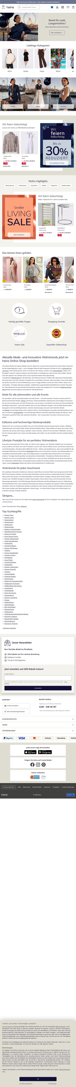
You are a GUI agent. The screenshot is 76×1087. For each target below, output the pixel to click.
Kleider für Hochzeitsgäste (13, 581)
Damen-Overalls (10, 569)
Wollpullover (8, 612)
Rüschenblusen (9, 621)
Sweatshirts (8, 588)
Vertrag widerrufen (8, 787)
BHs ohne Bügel (9, 607)
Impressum (47, 787)
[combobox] (32, 7)
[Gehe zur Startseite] (10, 7)
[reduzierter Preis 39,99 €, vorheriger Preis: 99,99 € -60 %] (65, 214)
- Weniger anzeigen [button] (9, 628)
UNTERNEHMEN (8, 731)
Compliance (56, 787)
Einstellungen (52, 1084)
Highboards (8, 525)
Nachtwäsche (9, 609)
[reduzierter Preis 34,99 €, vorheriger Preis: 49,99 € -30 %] (29, 142)
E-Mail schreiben (11, 706)
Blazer (7, 410)
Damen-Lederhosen (11, 567)
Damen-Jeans (9, 517)
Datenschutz (26, 787)
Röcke (23, 401)
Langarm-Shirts (9, 555)
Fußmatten (22, 185)
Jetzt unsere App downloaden (38, 748)
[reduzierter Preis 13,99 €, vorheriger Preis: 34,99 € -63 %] (46, 214)
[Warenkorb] (73, 7)
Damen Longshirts (10, 598)
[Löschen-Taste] (38, 7)
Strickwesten (8, 522)
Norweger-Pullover (11, 624)
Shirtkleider (8, 558)
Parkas (6, 600)
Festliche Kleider (10, 576)
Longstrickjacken (10, 562)
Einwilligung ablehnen (26, 1084)
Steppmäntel (8, 520)
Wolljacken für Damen (12, 583)
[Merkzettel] (68, 7)
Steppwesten (9, 527)
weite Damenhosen (11, 541)
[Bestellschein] (62, 7)
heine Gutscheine (38, 499)
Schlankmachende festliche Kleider (16, 614)
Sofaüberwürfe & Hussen (13, 532)
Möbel (44, 185)
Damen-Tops (8, 515)
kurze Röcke (8, 560)
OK (38, 1079)
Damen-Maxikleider (11, 553)
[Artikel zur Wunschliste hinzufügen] (16, 134)
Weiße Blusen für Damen (13, 586)
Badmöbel (30, 451)
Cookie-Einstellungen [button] (68, 787)
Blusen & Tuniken (10, 534)
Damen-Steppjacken (11, 539)
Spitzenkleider (9, 605)
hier (47, 1036)
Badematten (66, 185)
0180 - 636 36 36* (47, 707)
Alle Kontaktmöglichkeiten (16, 711)
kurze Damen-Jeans (11, 536)
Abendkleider (57, 371)
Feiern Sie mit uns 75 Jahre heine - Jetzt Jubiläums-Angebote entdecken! (38, 2)
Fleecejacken (8, 579)
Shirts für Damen (10, 593)
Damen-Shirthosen (11, 548)
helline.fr (24, 506)
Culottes (7, 572)
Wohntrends (15, 378)
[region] (38, 1053)
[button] (3, 7)
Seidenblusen (9, 602)
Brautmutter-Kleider (11, 619)
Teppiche (54, 185)
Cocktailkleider (18, 412)
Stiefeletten (8, 565)
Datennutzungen (61, 1026)
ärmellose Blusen (10, 546)
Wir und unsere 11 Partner (10, 1026)
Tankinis (7, 550)
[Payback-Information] (71, 794)
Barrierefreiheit (37, 787)
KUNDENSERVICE (9, 719)
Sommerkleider (9, 574)
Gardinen (34, 185)
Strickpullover (9, 595)
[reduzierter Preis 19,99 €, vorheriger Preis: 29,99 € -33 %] (11, 142)
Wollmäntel (8, 543)
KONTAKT (6, 700)
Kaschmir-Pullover (10, 616)
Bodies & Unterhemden (12, 529)
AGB (19, 787)
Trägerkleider (9, 590)
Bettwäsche (10, 185)
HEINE (4, 725)
